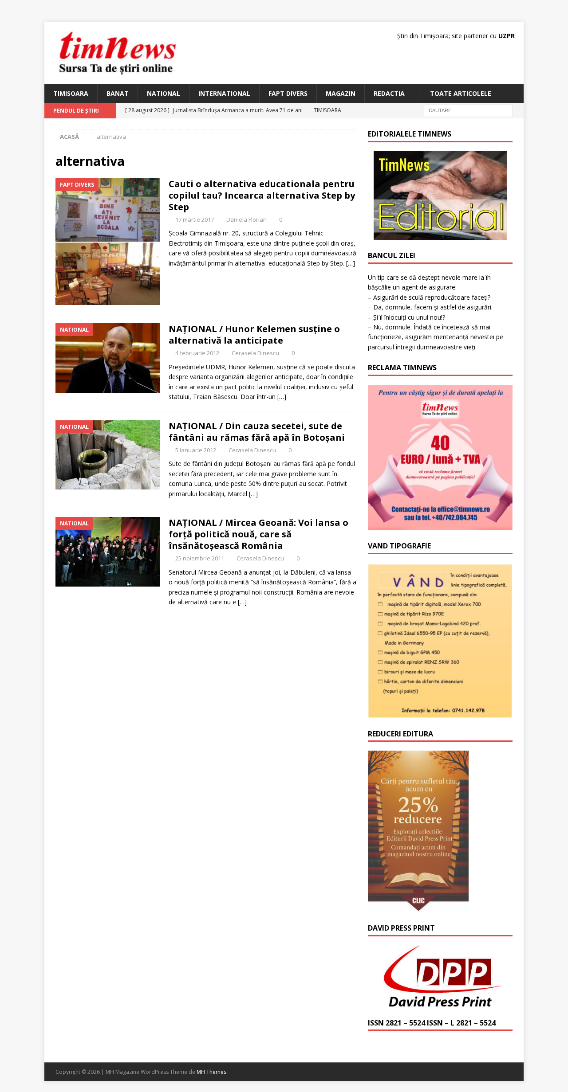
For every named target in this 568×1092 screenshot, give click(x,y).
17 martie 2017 (194, 219)
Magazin (340, 93)
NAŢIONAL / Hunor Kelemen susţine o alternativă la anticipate (254, 334)
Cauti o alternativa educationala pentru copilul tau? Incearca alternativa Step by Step (262, 195)
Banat (117, 93)
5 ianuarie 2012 (195, 450)
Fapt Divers (288, 93)
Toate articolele (460, 93)
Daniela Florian (246, 219)
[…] (350, 263)
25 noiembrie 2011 (199, 558)
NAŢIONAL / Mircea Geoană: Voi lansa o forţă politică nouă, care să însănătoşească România (258, 534)
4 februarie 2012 (197, 353)
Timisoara (70, 93)
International (224, 93)
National (163, 93)
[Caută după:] (468, 110)
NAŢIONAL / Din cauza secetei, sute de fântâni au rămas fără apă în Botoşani (257, 431)
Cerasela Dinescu (255, 353)
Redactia (389, 93)
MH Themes (211, 1072)
